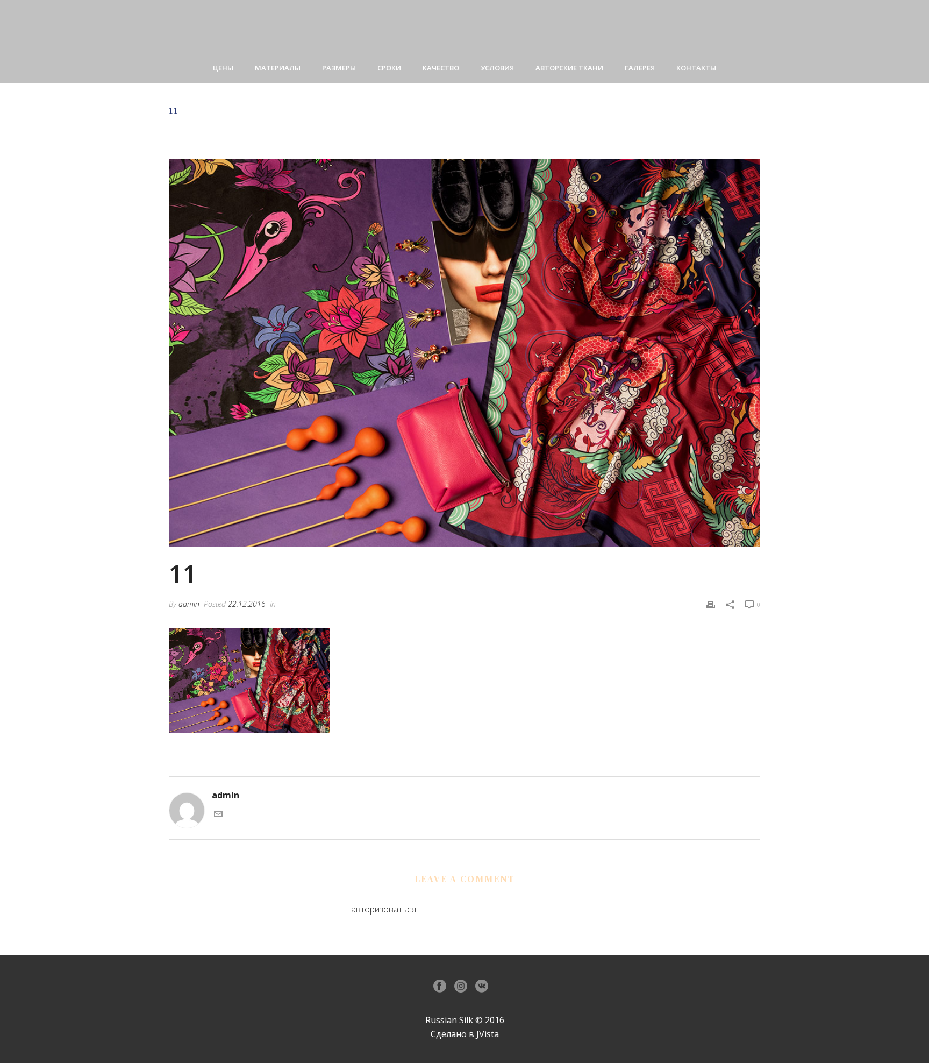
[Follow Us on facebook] (439, 987)
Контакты (696, 68)
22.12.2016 (247, 604)
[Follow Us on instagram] (460, 987)
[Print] (710, 604)
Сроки (389, 68)
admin (188, 604)
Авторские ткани (569, 68)
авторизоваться (383, 909)
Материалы (278, 68)
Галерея (640, 68)
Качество (441, 68)
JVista (487, 1034)
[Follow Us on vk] (481, 987)
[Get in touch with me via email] (218, 815)
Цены (223, 68)
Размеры (339, 68)
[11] (464, 353)
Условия (497, 68)
